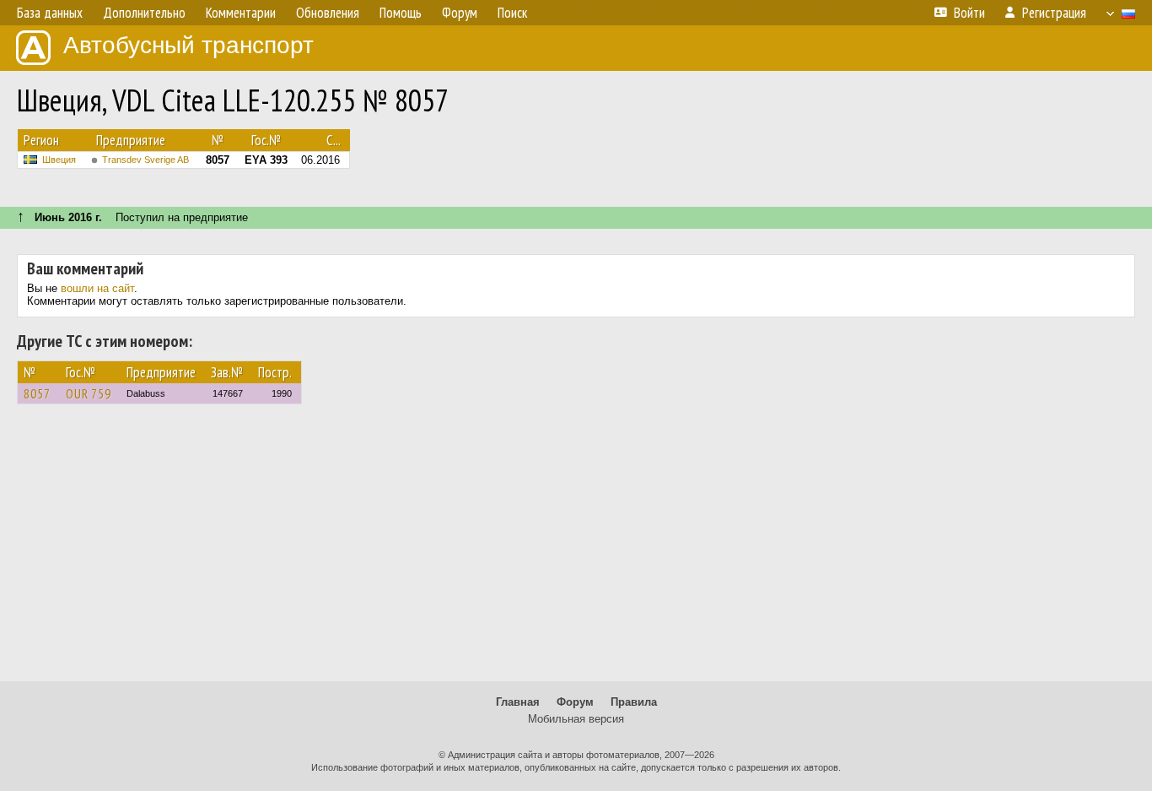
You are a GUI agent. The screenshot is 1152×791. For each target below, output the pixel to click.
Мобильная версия (576, 718)
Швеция (59, 159)
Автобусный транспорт (188, 45)
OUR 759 (88, 393)
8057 (37, 393)
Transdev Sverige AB (145, 159)
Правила (634, 702)
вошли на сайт (97, 288)
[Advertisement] (576, 550)
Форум (575, 702)
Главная (518, 702)
